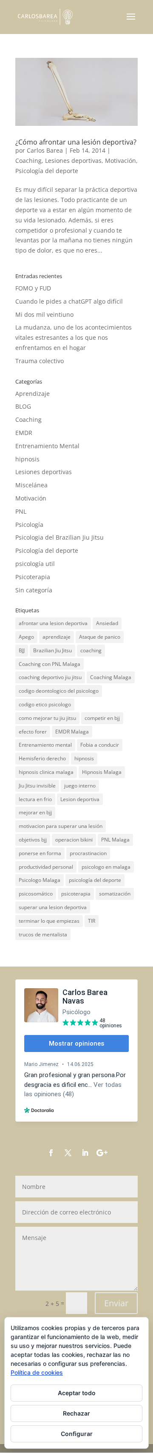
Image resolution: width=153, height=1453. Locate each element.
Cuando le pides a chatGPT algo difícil (69, 301)
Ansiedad (107, 623)
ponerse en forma (40, 853)
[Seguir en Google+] (102, 1153)
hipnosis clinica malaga (46, 772)
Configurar (77, 1433)
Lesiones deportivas (73, 160)
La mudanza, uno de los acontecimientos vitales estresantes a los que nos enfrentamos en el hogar (73, 337)
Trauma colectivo (39, 361)
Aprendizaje (32, 394)
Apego (26, 636)
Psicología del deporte (46, 171)
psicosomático (36, 893)
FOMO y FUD (33, 288)
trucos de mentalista (43, 934)
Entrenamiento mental (45, 744)
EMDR (23, 433)
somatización (114, 893)
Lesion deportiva (79, 799)
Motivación (120, 160)
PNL (20, 511)
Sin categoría (33, 590)
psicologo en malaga (106, 866)
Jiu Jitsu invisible (37, 785)
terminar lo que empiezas (49, 920)
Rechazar (76, 1413)
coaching (91, 650)
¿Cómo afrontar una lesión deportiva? (75, 142)
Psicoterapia (32, 577)
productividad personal (46, 866)
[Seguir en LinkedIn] (85, 1153)
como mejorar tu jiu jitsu (47, 718)
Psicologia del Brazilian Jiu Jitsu (59, 537)
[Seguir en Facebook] (51, 1153)
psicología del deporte (95, 880)
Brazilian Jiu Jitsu (52, 650)
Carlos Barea (45, 150)
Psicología (29, 524)
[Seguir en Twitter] (68, 1153)
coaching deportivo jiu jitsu (50, 677)
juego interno (80, 785)
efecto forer (33, 731)
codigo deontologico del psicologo (59, 690)
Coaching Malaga (110, 677)
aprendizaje (56, 636)
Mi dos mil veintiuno (44, 314)
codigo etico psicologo (45, 704)
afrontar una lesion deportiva (53, 623)
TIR (91, 920)
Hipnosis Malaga (102, 772)
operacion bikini (74, 839)
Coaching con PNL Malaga (49, 664)
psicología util (35, 564)
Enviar (116, 1303)
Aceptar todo (77, 1392)
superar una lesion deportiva (53, 907)
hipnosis (27, 459)
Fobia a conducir (99, 744)
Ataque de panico (99, 636)
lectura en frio (35, 799)
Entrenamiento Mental (47, 446)
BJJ (22, 650)
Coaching (28, 160)
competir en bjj (102, 718)
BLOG (23, 406)
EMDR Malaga (72, 731)
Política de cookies (37, 1372)
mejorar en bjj (35, 812)
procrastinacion (88, 853)
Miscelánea (31, 485)
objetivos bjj (33, 839)
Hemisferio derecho (42, 758)
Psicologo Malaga (39, 880)
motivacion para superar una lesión (60, 826)
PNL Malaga (115, 839)
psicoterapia (76, 893)
